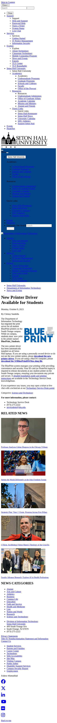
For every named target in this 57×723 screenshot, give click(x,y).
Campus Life (12, 599)
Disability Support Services (18, 666)
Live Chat (16, 31)
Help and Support (20, 21)
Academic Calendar (26, 101)
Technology (12, 653)
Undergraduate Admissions (29, 96)
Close (10, 13)
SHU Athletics (24, 121)
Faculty (21, 86)
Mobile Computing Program (24, 56)
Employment (12, 671)
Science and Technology (22, 393)
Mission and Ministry (27, 103)
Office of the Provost (27, 88)
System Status (18, 28)
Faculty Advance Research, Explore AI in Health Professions (25, 577)
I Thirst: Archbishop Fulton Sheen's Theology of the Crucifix (25, 545)
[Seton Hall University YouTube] (4, 702)
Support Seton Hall (26, 123)
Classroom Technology (22, 53)
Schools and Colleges (27, 83)
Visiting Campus (14, 661)
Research (11, 614)
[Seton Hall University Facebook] (4, 682)
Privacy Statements (9, 636)
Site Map (11, 658)
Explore (10, 46)
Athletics (10, 594)
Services (10, 33)
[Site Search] (2, 150)
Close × (5, 5)
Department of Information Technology (24, 288)
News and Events (20, 58)
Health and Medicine (16, 606)
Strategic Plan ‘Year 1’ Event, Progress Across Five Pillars (24, 512)
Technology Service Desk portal (40, 388)
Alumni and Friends (26, 106)
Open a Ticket (18, 26)
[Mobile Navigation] (7, 152)
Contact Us (6, 641)
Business (10, 596)
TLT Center (17, 63)
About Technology (20, 51)
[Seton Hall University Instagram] (4, 716)
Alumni (10, 589)
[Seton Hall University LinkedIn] (4, 696)
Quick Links (17, 108)
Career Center (13, 651)
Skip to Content (8, 2)
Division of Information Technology (22, 621)
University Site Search (16, 225)
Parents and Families (16, 648)
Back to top (6, 720)
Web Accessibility (14, 656)
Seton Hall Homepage (27, 113)
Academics (17, 73)
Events (10, 126)
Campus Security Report (17, 668)
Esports (15, 61)
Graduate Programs (26, 81)
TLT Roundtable (19, 66)
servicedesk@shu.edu (16, 407)
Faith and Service (14, 604)
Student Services (14, 646)
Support (10, 16)
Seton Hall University (16, 68)
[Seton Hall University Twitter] (4, 689)
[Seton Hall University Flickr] (4, 709)
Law (9, 609)
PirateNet (11, 128)
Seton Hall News (25, 116)
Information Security (21, 43)
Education (11, 601)
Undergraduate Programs (29, 78)
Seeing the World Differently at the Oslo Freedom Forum (23, 480)
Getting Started (18, 38)
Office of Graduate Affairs (29, 98)
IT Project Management (22, 41)
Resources (16, 91)
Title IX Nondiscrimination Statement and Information (24, 639)
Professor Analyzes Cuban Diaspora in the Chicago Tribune (24, 447)
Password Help (18, 23)
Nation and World (14, 612)
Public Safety (12, 663)
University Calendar (26, 118)
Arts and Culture (14, 591)
